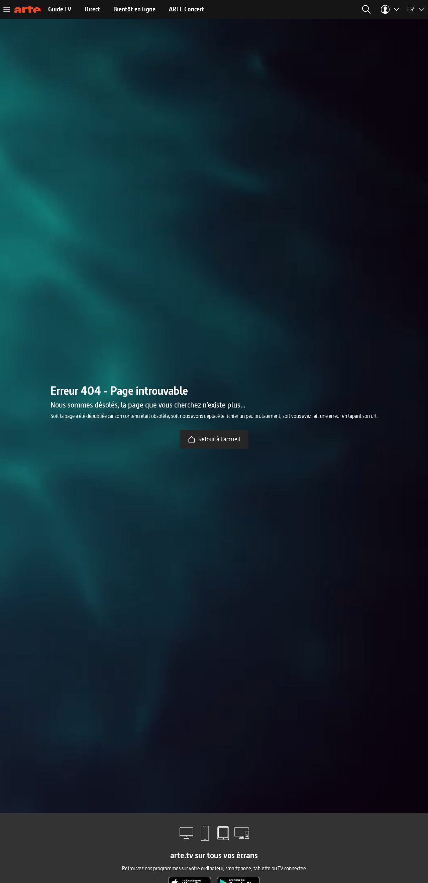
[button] (366, 9)
